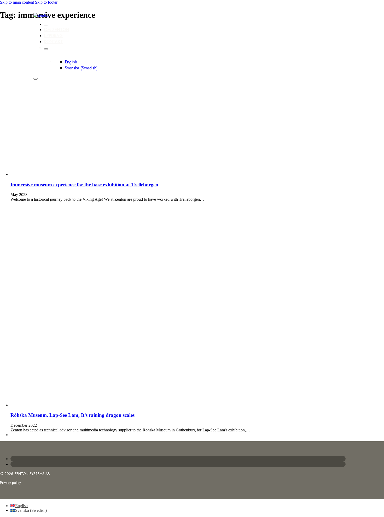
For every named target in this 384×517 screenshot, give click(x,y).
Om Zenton (56, 30)
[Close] (46, 25)
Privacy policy (10, 482)
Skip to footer (46, 2)
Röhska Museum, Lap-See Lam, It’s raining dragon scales (72, 415)
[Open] (35, 79)
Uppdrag (53, 36)
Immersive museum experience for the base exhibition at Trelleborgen (84, 184)
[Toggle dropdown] (46, 49)
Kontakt (53, 42)
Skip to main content (17, 2)
